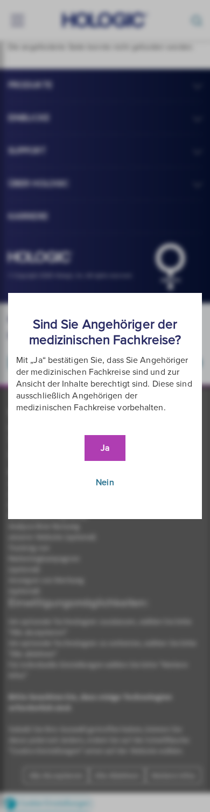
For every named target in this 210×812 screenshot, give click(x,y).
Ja (105, 448)
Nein (105, 482)
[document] (105, 406)
